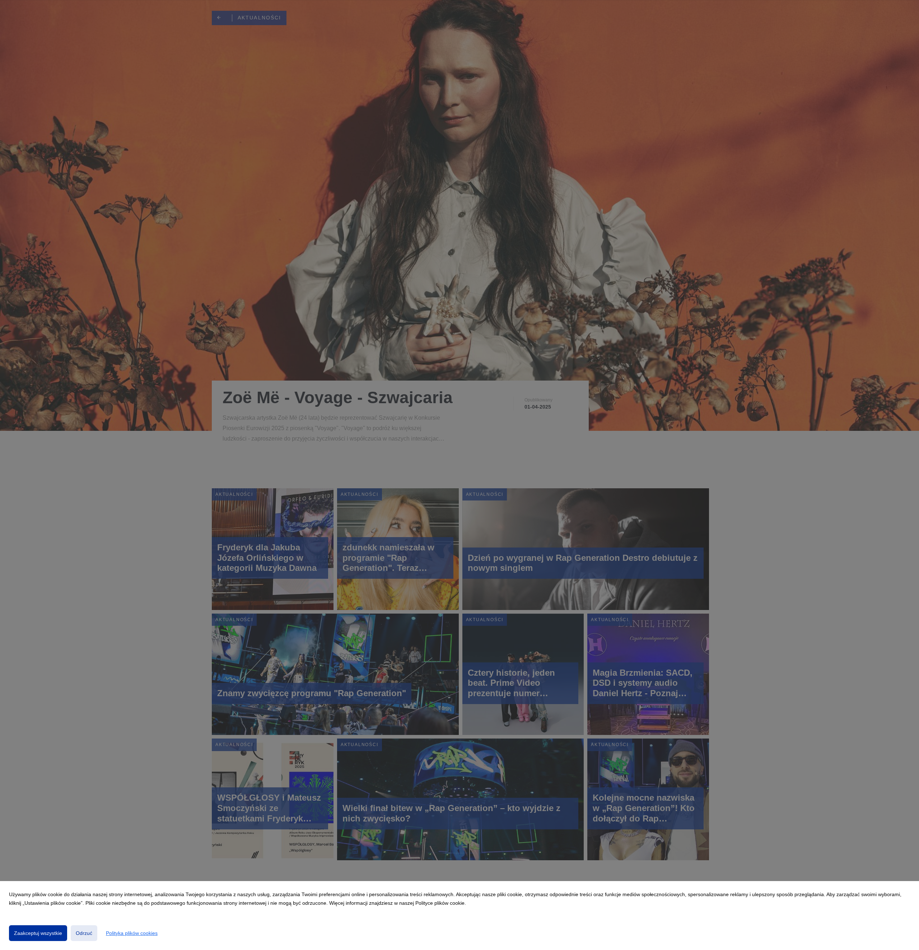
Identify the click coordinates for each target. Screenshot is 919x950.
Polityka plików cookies (132, 933)
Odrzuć (84, 933)
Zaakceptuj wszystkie (38, 933)
